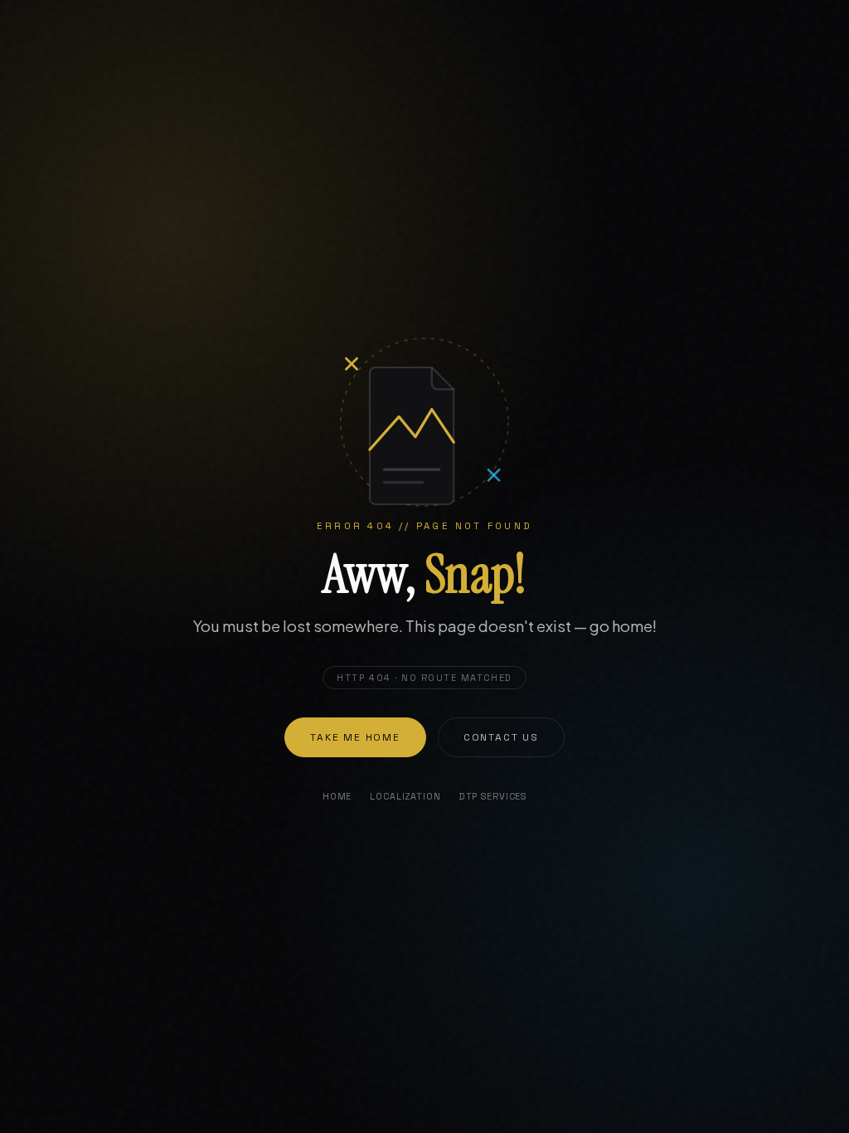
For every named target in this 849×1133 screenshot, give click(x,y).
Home (337, 796)
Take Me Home (355, 737)
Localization (405, 796)
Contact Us (501, 737)
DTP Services (492, 796)
